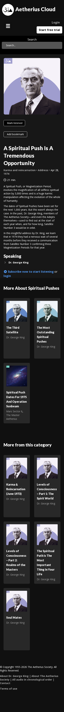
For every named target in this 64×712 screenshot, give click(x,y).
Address (43, 170)
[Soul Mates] (16, 601)
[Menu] (8, 26)
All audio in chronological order (32, 679)
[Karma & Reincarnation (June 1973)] (16, 468)
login (7, 276)
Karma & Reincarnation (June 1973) (15, 489)
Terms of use (8, 688)
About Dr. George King (14, 676)
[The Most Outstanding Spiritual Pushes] (47, 311)
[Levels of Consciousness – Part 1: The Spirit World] (47, 468)
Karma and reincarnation (20, 170)
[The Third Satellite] (16, 311)
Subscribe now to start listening (30, 272)
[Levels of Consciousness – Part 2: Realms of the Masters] (16, 534)
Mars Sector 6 (14, 411)
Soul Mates (14, 617)
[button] (32, 262)
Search (32, 39)
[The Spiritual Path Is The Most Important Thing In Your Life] (47, 534)
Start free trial (49, 30)
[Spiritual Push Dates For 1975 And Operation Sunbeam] (16, 375)
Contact (5, 683)
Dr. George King (15, 337)
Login (56, 22)
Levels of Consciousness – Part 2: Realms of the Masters (16, 560)
